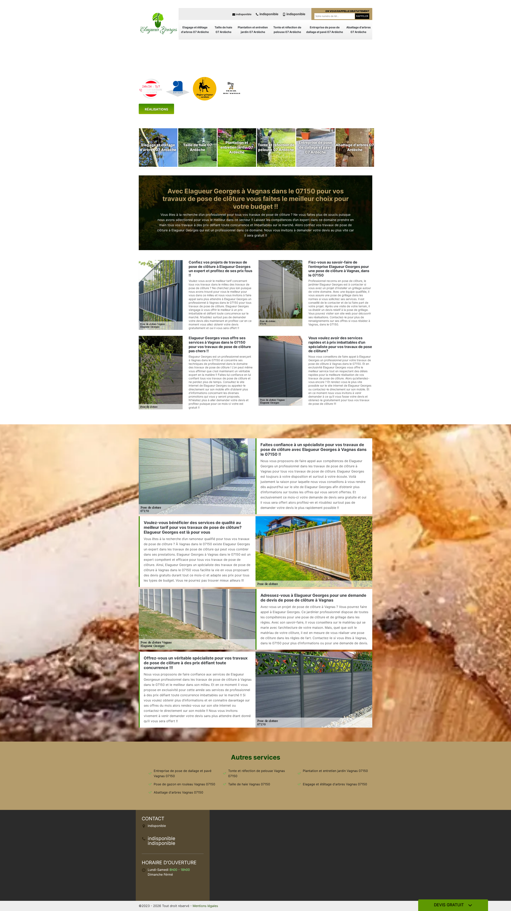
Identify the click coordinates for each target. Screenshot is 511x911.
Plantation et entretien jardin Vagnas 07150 (335, 771)
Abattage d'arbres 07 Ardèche (358, 30)
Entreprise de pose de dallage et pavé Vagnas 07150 (182, 773)
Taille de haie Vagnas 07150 (249, 784)
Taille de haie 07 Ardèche (223, 30)
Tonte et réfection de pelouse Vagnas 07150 (256, 773)
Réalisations (156, 109)
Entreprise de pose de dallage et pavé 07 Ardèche (324, 30)
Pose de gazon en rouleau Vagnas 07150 (184, 784)
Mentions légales (205, 906)
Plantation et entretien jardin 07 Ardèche (253, 30)
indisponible (243, 14)
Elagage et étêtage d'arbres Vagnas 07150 (335, 784)
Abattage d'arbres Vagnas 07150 (178, 792)
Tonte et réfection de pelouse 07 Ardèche (287, 30)
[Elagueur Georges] (159, 23)
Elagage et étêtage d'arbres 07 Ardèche (195, 30)
